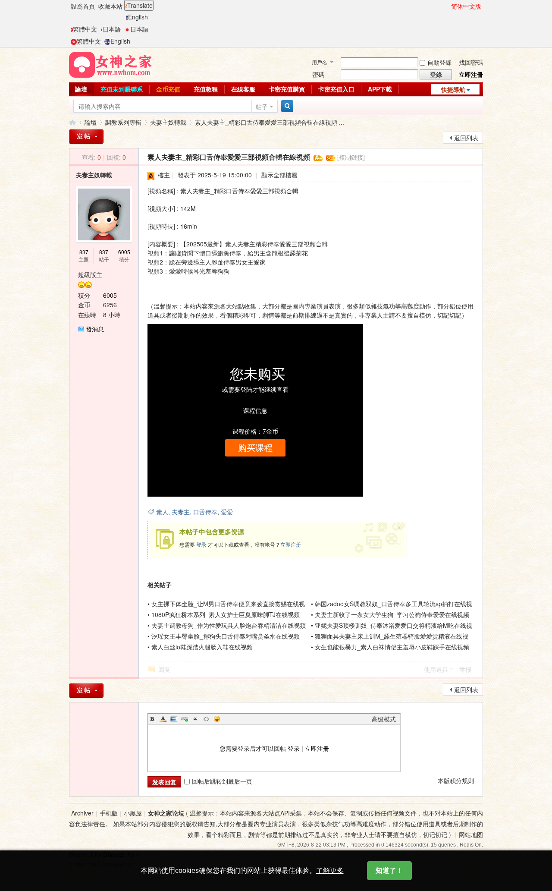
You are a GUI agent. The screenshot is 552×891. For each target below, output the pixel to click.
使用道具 (436, 669)
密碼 (318, 74)
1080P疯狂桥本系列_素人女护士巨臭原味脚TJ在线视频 (225, 614)
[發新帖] (86, 136)
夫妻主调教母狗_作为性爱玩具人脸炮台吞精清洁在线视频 (228, 625)
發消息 (95, 328)
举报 (465, 669)
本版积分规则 (456, 780)
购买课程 (255, 448)
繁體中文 (85, 29)
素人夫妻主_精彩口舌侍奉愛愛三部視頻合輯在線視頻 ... (269, 122)
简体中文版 (466, 6)
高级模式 (384, 719)
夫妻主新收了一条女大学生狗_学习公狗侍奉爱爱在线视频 (392, 614)
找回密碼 (471, 62)
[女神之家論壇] (110, 64)
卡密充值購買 (287, 89)
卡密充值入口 (336, 89)
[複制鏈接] (351, 157)
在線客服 (243, 89)
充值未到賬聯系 (121, 89)
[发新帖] (86, 690)
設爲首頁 (83, 6)
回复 (164, 669)
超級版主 (90, 274)
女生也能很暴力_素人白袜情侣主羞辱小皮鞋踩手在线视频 (392, 646)
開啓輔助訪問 (447, 6)
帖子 (262, 106)
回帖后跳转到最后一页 (222, 781)
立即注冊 (471, 74)
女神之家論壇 (72, 122)
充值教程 (206, 89)
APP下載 (380, 89)
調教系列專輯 (123, 122)
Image (173, 719)
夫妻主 (181, 511)
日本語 (112, 29)
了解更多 (330, 870)
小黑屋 (133, 813)
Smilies (217, 719)
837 (83, 251)
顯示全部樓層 (279, 174)
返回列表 (466, 137)
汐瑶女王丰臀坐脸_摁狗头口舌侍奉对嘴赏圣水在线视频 (225, 636)
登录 (201, 544)
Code (206, 719)
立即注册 (290, 544)
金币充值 (168, 89)
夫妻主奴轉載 (168, 122)
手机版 (109, 813)
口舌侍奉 (205, 511)
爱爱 (227, 511)
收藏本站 (110, 6)
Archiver (82, 813)
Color (163, 719)
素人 (162, 511)
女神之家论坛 (166, 813)
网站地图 (471, 834)
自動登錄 (439, 62)
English (138, 17)
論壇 (81, 89)
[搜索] (286, 106)
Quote (195, 719)
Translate (140, 5)
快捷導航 (453, 89)
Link (184, 719)
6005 (124, 251)
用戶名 (319, 62)
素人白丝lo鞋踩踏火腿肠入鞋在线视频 (202, 646)
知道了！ (389, 870)
